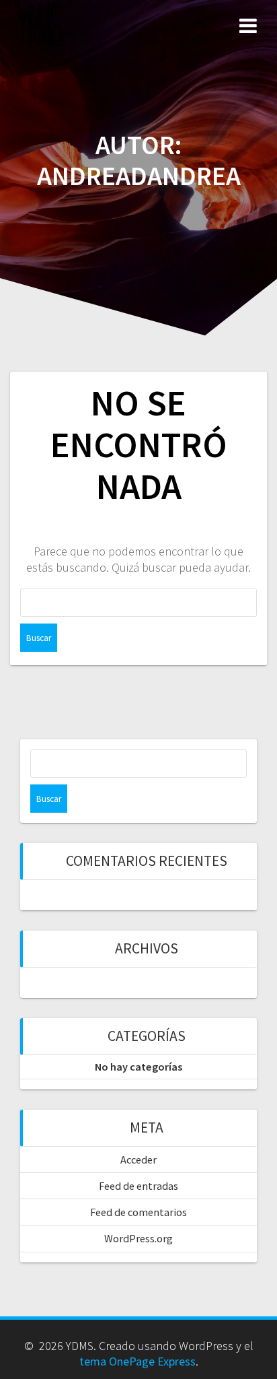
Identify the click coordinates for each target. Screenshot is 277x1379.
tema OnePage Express (137, 1361)
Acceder (138, 1159)
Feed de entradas (138, 1185)
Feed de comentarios (138, 1212)
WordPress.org (138, 1238)
